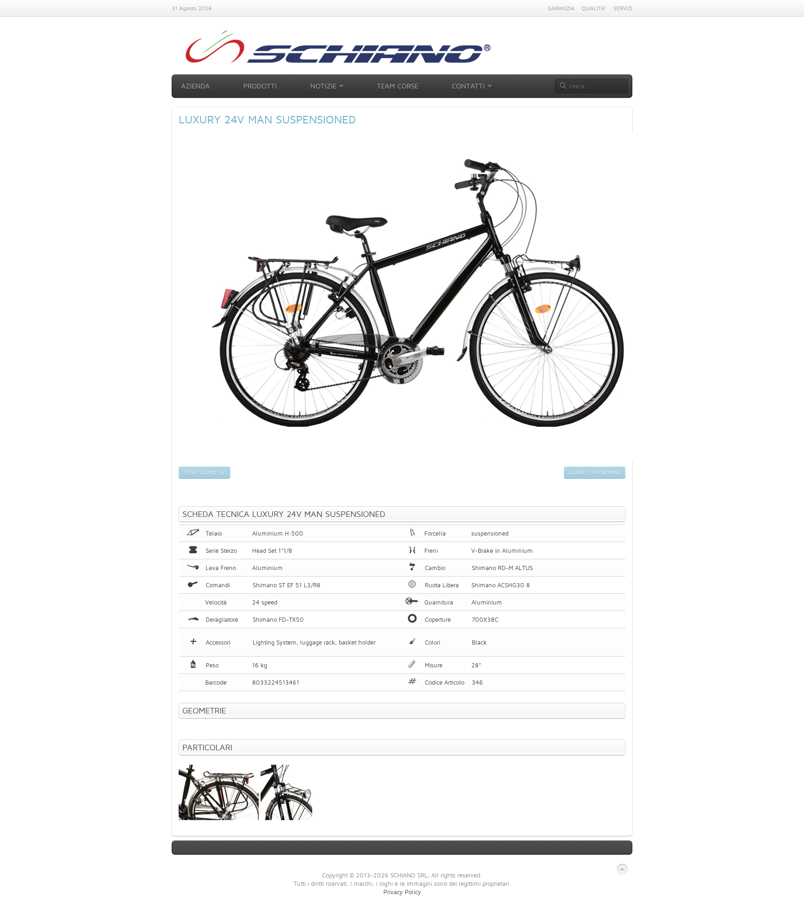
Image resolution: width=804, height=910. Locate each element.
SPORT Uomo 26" (204, 472)
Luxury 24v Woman (595, 472)
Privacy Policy (402, 892)
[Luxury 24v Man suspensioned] (417, 458)
